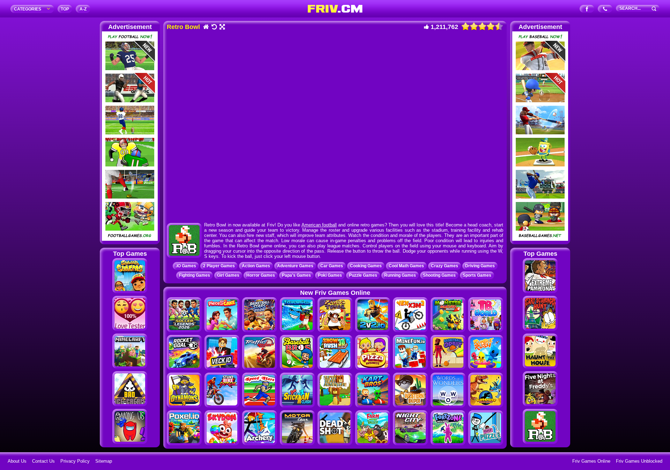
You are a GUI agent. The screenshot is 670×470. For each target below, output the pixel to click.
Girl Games (228, 275)
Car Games (331, 265)
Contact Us (43, 461)
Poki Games (330, 275)
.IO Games (186, 265)
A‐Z (83, 9)
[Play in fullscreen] (221, 27)
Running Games (400, 275)
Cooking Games (366, 265)
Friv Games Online (591, 461)
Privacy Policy (75, 461)
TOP (65, 9)
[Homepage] (205, 27)
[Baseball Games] (540, 239)
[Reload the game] (213, 27)
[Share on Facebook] (587, 9)
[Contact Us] (605, 9)
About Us (17, 461)
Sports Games (477, 275)
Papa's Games (296, 275)
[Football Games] (130, 239)
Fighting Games (194, 275)
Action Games (256, 265)
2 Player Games (219, 265)
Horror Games (260, 275)
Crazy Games (444, 265)
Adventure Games (295, 265)
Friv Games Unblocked (639, 461)
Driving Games (480, 265)
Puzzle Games (363, 275)
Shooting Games (439, 275)
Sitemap (103, 461)
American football (319, 224)
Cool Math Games (406, 265)
